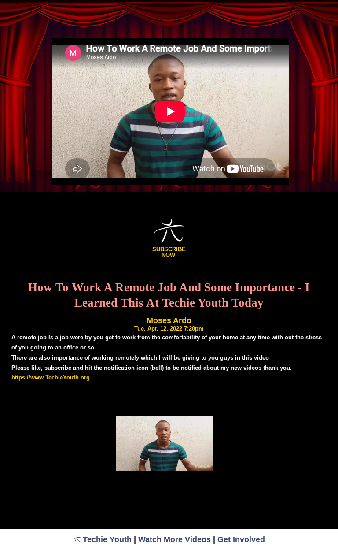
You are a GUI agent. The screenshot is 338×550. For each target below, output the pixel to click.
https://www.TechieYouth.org (50, 377)
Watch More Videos (174, 539)
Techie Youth (107, 539)
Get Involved (241, 539)
